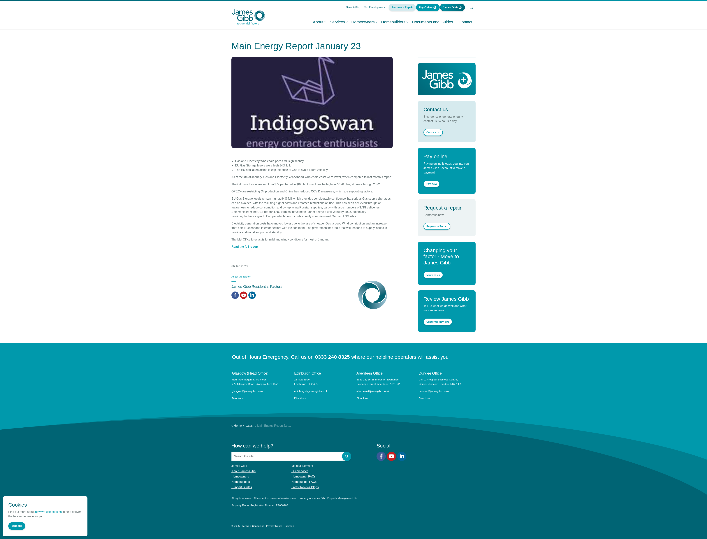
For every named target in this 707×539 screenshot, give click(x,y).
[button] (346, 456)
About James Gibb (243, 471)
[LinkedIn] (401, 456)
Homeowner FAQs (303, 476)
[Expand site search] (471, 7)
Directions (238, 398)
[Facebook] (381, 456)
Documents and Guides (432, 22)
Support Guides (241, 487)
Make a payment (302, 465)
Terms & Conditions (253, 525)
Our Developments (375, 7)
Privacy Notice (274, 525)
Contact (465, 22)
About (318, 22)
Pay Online (425, 7)
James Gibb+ (240, 465)
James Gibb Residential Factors (256, 287)
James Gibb (450, 7)
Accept (17, 525)
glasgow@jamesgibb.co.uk (248, 391)
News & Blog (353, 7)
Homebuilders (393, 22)
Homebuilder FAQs (303, 481)
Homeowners (363, 22)
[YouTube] (391, 456)
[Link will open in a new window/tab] (235, 295)
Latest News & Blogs (305, 487)
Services (337, 22)
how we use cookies (48, 511)
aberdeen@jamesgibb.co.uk (373, 391)
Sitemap (289, 525)
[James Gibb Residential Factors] (248, 16)
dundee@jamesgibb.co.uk (434, 391)
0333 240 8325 (332, 357)
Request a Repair (402, 7)
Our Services (299, 471)
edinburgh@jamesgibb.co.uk (311, 391)
